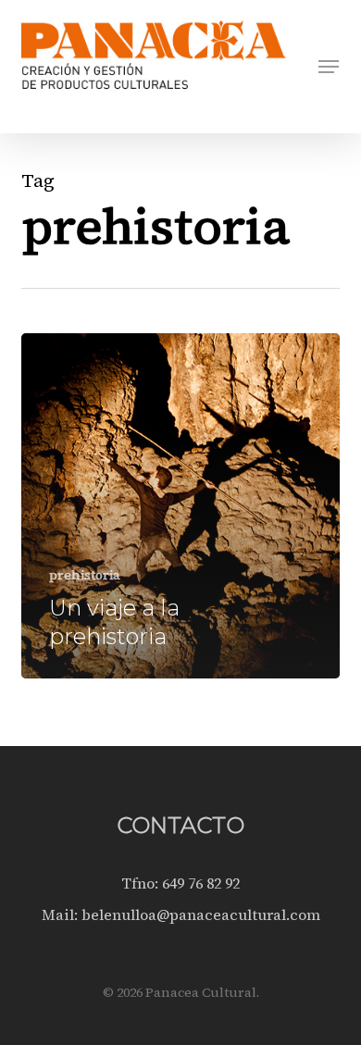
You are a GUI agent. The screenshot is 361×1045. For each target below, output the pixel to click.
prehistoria (84, 575)
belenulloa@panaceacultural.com (200, 914)
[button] (328, 66)
